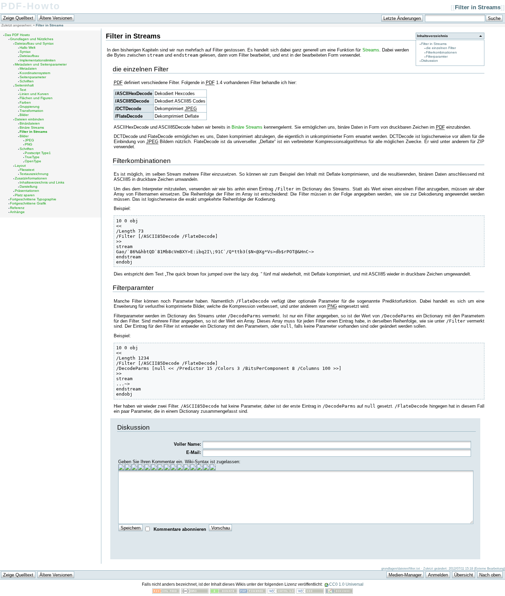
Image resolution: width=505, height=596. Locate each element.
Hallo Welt (27, 47)
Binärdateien (30, 123)
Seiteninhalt (24, 85)
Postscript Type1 (38, 153)
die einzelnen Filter (441, 48)
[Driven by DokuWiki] (339, 592)
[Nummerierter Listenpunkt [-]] (186, 467)
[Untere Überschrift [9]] (160, 467)
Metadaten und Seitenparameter (41, 64)
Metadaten (28, 68)
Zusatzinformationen (31, 178)
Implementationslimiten (38, 60)
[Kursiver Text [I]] (128, 467)
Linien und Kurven (34, 94)
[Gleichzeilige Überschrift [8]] (154, 467)
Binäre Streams (32, 127)
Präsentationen (27, 190)
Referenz (17, 208)
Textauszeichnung (34, 174)
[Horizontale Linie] (200, 467)
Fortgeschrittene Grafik (28, 203)
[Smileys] (206, 467)
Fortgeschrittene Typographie (33, 199)
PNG (28, 144)
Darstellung (28, 186)
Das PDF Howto (17, 35)
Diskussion (429, 60)
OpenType (33, 161)
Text (23, 90)
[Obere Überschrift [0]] (167, 467)
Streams (370, 49)
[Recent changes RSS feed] (166, 592)
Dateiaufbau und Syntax (34, 43)
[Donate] (223, 592)
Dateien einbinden (29, 119)
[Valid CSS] (310, 592)
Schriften (27, 81)
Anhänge (17, 212)
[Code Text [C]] (141, 467)
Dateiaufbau (29, 56)
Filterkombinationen (441, 52)
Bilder (24, 115)
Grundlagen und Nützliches (31, 39)
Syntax (25, 52)
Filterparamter (437, 56)
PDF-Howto (30, 6)
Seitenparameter (33, 77)
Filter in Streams (478, 7)
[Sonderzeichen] (213, 467)
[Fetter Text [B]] (121, 467)
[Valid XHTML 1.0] (281, 592)
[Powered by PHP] (252, 592)
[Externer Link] (180, 467)
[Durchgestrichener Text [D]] (147, 467)
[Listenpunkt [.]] (193, 467)
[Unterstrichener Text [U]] (134, 467)
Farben (25, 102)
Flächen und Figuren (36, 98)
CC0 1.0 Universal (346, 584)
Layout (20, 165)
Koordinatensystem (35, 73)
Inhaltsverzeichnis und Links (42, 182)
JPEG (29, 140)
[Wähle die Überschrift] (173, 467)
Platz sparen (25, 195)
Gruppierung (30, 106)
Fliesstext (27, 170)
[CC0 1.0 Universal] (195, 592)
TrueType (32, 157)
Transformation (31, 111)
